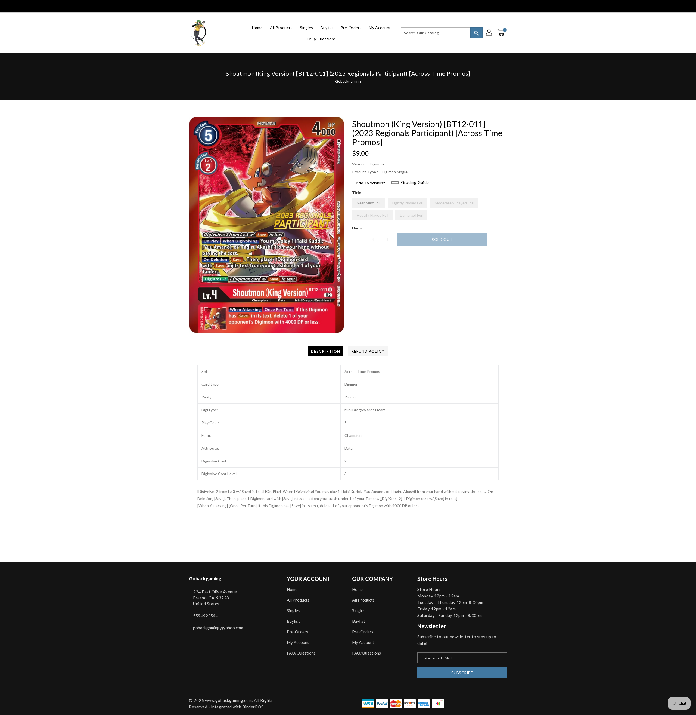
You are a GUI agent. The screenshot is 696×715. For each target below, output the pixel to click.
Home (292, 589)
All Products (298, 599)
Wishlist (501, 5)
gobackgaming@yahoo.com (218, 627)
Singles (293, 610)
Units (357, 228)
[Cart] (501, 32)
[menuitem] (257, 27)
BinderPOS (253, 706)
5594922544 (205, 615)
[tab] (325, 351)
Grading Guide (415, 182)
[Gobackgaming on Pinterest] (201, 5)
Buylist (293, 621)
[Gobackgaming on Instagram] (211, 5)
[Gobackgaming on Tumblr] (221, 5)
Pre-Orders (297, 631)
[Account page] (489, 32)
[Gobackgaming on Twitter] (191, 5)
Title (356, 192)
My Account (298, 642)
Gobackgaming (348, 81)
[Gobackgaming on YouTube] (232, 5)
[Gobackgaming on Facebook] (181, 5)
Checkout (476, 5)
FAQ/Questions (301, 652)
